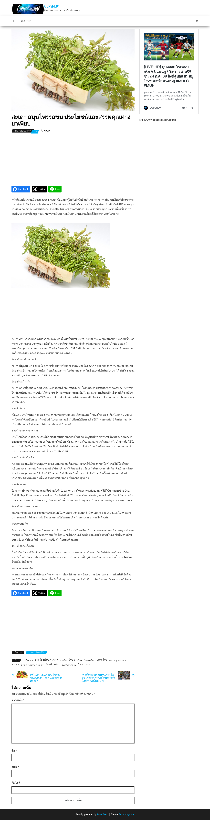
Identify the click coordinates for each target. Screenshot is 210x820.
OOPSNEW (51, 6)
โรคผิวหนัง (51, 664)
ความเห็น (17, 700)
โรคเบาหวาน (85, 664)
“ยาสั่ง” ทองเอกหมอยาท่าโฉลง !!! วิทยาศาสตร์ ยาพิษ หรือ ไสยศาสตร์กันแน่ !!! (98, 678)
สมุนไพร (102, 659)
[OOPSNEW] (13, 21)
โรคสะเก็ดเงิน (68, 665)
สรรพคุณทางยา (118, 660)
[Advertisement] (73, 159)
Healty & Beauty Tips (36, 652)
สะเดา (15, 664)
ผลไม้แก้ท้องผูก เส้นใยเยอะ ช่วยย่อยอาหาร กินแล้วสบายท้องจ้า (46, 678)
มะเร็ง (63, 660)
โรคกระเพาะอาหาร (32, 665)
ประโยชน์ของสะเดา (46, 659)
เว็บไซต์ (15, 782)
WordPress (103, 814)
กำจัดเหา (27, 660)
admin (47, 130)
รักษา (71, 659)
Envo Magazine (126, 814)
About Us (26, 21)
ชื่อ (14, 750)
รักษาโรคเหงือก (86, 660)
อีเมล (15, 766)
